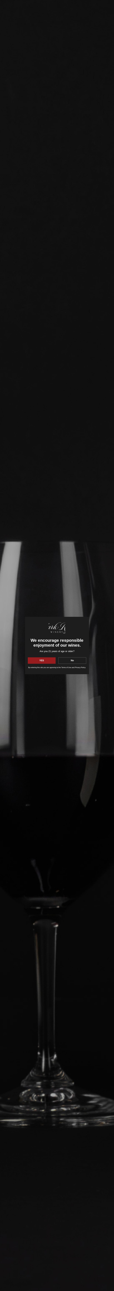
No (72, 660)
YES (41, 660)
